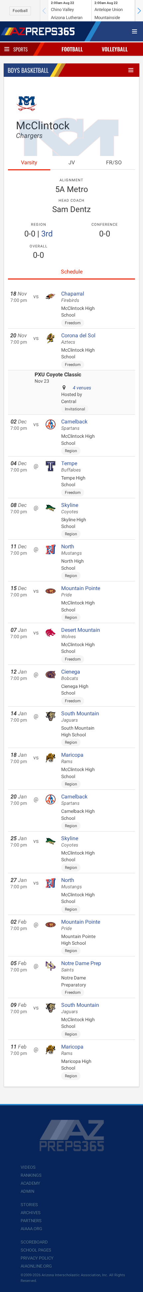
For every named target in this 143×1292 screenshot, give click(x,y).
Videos (28, 1167)
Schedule (71, 271)
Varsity (29, 162)
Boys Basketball (28, 70)
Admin (27, 1191)
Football (20, 10)
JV (72, 162)
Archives (31, 1212)
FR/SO (114, 162)
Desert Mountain (80, 633)
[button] (139, 10)
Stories (29, 1204)
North (71, 549)
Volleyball (115, 49)
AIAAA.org (31, 1228)
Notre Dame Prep (81, 966)
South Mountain (80, 716)
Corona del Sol (78, 338)
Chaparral (72, 297)
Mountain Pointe (80, 591)
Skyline (69, 508)
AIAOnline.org (36, 1266)
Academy (30, 1183)
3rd (47, 233)
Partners (31, 1220)
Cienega (70, 675)
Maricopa (72, 758)
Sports (20, 49)
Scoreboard (34, 1242)
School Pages (36, 1250)
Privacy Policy (37, 1258)
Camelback (74, 424)
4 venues (82, 387)
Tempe (71, 466)
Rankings (31, 1175)
